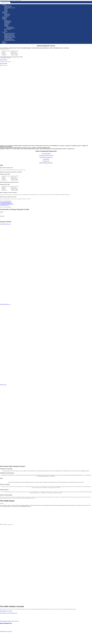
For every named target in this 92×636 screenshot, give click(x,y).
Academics (4, 12)
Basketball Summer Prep (9, 33)
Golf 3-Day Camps (8, 38)
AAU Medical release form (5, 202)
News (3, 41)
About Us (4, 4)
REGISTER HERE (3, 59)
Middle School (7, 14)
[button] (46, 57)
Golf (5, 30)
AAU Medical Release (46, 153)
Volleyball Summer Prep (9, 35)
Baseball (6, 25)
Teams (5, 19)
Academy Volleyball (10, 28)
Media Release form (4, 205)
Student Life (4, 16)
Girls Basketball (7, 21)
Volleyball (6, 26)
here (10, 207)
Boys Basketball (7, 20)
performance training (24, 505)
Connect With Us (5, 2)
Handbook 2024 (46, 161)
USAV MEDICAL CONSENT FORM (46, 155)
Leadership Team (8, 5)
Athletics (4, 18)
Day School (6, 15)
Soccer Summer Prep (9, 34)
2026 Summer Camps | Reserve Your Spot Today (10, 0)
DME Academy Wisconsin (9, 7)
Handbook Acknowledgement (46, 157)
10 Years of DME (7, 6)
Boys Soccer (6, 23)
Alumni (5, 9)
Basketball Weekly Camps (9, 37)
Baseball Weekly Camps (9, 36)
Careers (6, 10)
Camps (3, 32)
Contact (4, 43)
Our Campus (5, 11)
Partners (6, 8)
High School (6, 13)
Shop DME (4, 42)
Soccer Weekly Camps (9, 39)
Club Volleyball (9, 27)
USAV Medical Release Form (6, 203)
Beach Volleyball (7, 29)
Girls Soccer (6, 24)
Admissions (4, 17)
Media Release (46, 159)
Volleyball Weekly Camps (9, 40)
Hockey (6, 31)
